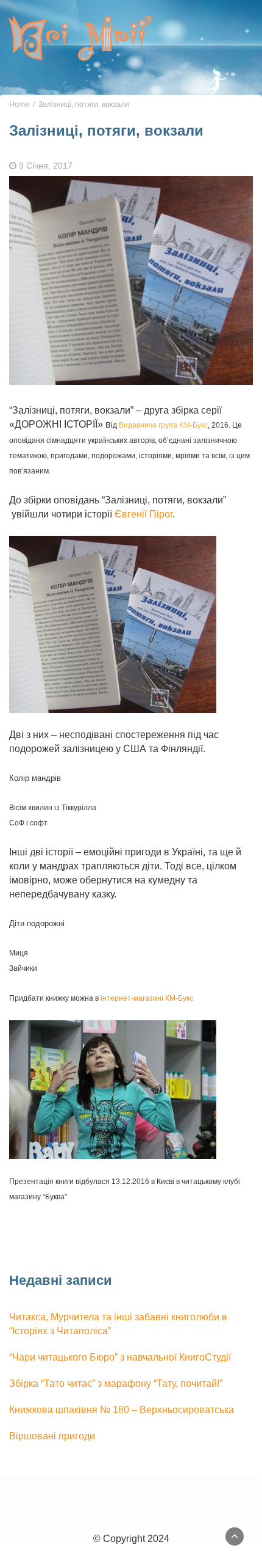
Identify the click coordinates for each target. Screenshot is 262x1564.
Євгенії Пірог (143, 514)
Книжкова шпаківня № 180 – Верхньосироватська (121, 1410)
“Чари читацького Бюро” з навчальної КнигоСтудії (120, 1357)
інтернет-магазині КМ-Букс (147, 998)
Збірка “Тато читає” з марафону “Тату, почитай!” (115, 1383)
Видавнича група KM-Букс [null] (163, 425)
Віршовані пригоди (52, 1436)
